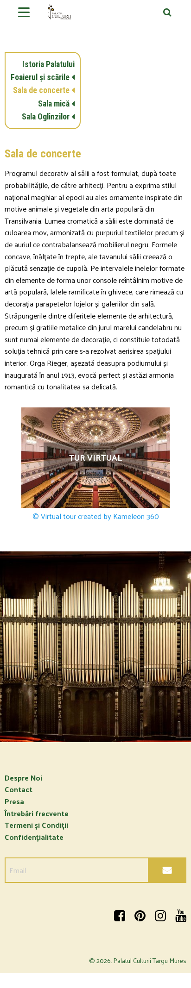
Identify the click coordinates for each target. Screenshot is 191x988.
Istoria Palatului (48, 64)
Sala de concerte (41, 90)
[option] (95, 646)
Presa (14, 801)
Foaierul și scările (40, 77)
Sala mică (54, 103)
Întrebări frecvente (37, 813)
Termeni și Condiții (36, 825)
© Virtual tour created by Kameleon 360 (95, 516)
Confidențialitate (34, 837)
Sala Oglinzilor (46, 116)
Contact (18, 789)
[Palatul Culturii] (95, 15)
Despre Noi (23, 777)
